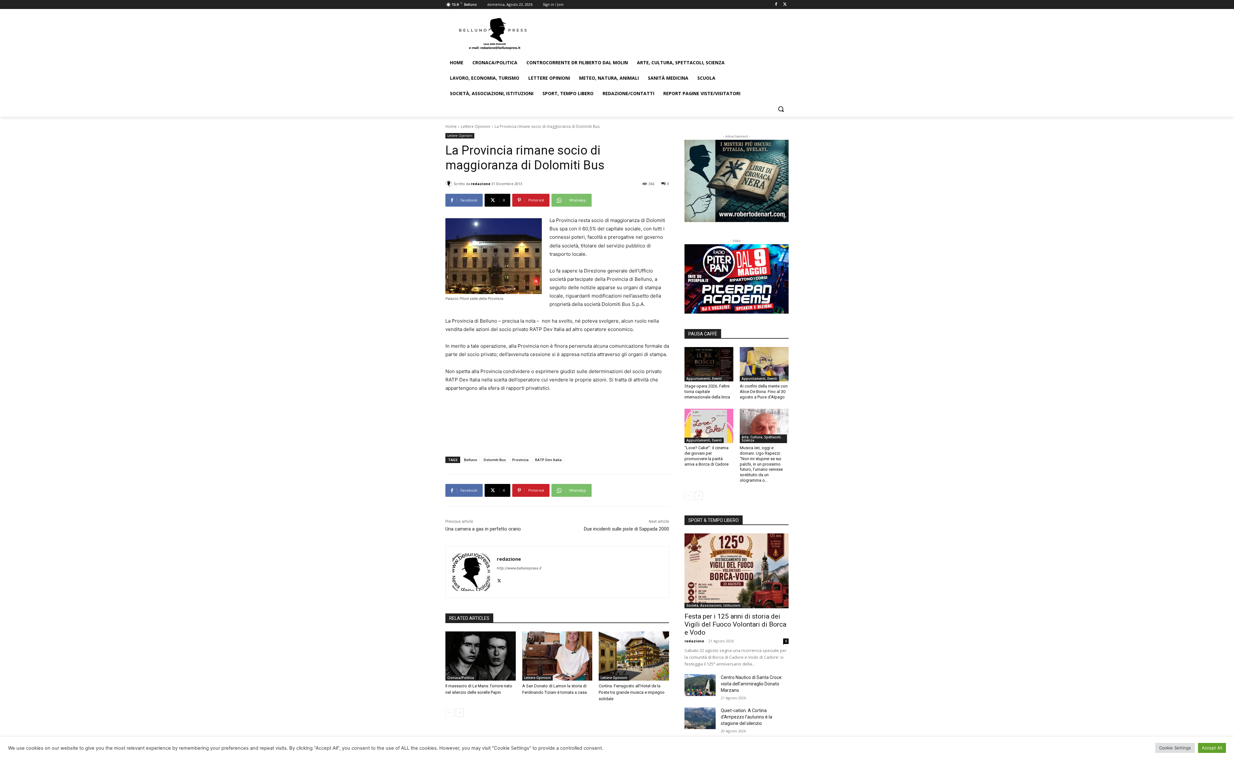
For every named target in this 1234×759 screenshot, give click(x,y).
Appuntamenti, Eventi (704, 378)
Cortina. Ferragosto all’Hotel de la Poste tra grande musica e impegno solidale (632, 692)
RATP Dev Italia (548, 459)
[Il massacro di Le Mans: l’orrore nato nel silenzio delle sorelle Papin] (480, 656)
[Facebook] (776, 4)
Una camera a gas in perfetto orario (483, 529)
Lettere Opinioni (475, 126)
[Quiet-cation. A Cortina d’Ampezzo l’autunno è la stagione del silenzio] (700, 718)
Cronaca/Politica (460, 677)
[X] (785, 4)
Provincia (520, 459)
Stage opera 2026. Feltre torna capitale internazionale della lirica (707, 391)
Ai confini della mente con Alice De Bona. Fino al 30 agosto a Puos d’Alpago (764, 391)
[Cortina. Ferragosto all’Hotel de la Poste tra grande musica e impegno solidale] (634, 656)
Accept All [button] (1212, 747)
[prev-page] (449, 713)
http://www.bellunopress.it (519, 568)
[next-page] (460, 713)
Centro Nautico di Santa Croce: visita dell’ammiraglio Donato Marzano (751, 684)
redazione (480, 183)
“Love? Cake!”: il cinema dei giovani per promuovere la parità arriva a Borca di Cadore (706, 456)
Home (451, 126)
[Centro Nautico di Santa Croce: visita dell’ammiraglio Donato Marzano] (700, 685)
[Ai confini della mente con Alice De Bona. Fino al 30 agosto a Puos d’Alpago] (764, 364)
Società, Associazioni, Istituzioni (713, 605)
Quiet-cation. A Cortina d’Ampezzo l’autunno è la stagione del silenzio (746, 717)
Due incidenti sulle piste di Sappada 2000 (626, 529)
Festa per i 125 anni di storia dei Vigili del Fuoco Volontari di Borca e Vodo (735, 624)
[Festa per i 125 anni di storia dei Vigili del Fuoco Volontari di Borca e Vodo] (736, 570)
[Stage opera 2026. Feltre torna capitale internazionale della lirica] (708, 364)
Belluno (470, 459)
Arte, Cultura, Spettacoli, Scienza (762, 438)
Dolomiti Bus (495, 459)
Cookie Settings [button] (1175, 747)
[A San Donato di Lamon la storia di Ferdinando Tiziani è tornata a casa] (557, 656)
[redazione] (449, 184)
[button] (781, 109)
